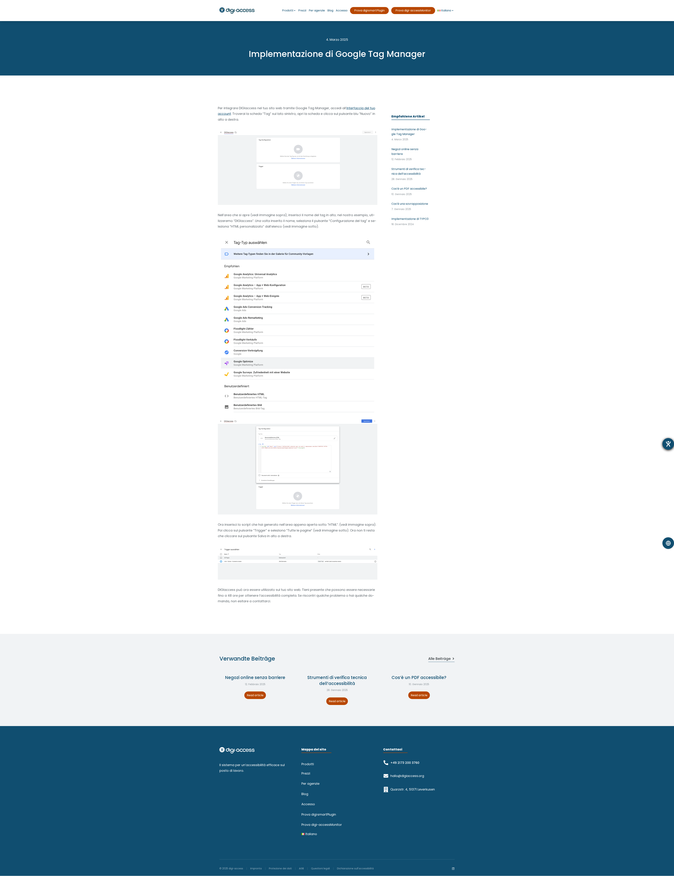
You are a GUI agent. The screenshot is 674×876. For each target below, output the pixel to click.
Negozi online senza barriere (255, 677)
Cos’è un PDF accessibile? (419, 677)
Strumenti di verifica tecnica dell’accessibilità (337, 680)
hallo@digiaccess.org (407, 776)
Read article (255, 695)
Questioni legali (320, 868)
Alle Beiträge (439, 658)
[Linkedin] (453, 868)
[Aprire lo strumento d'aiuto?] (668, 444)
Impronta (256, 868)
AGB (301, 868)
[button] (219, 705)
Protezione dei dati (280, 868)
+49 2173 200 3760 (404, 762)
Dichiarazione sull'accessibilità (355, 868)
